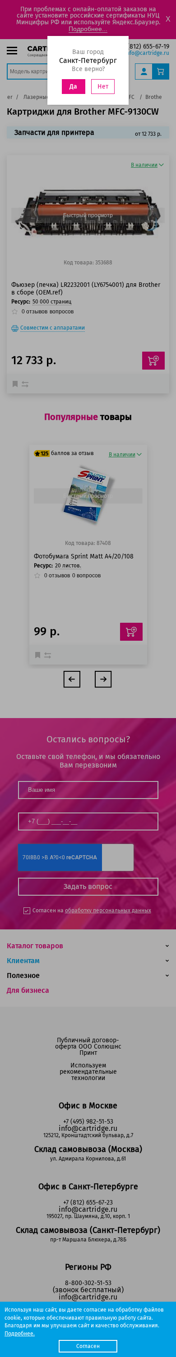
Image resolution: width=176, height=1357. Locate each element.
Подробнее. (20, 1333)
